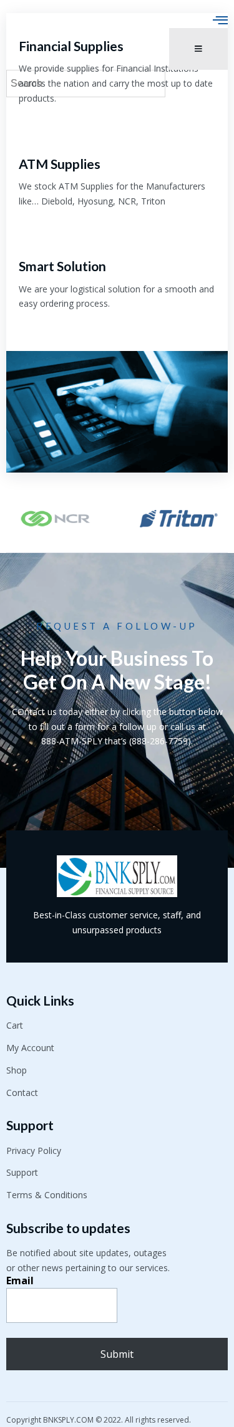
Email (20, 1280)
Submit (117, 1354)
